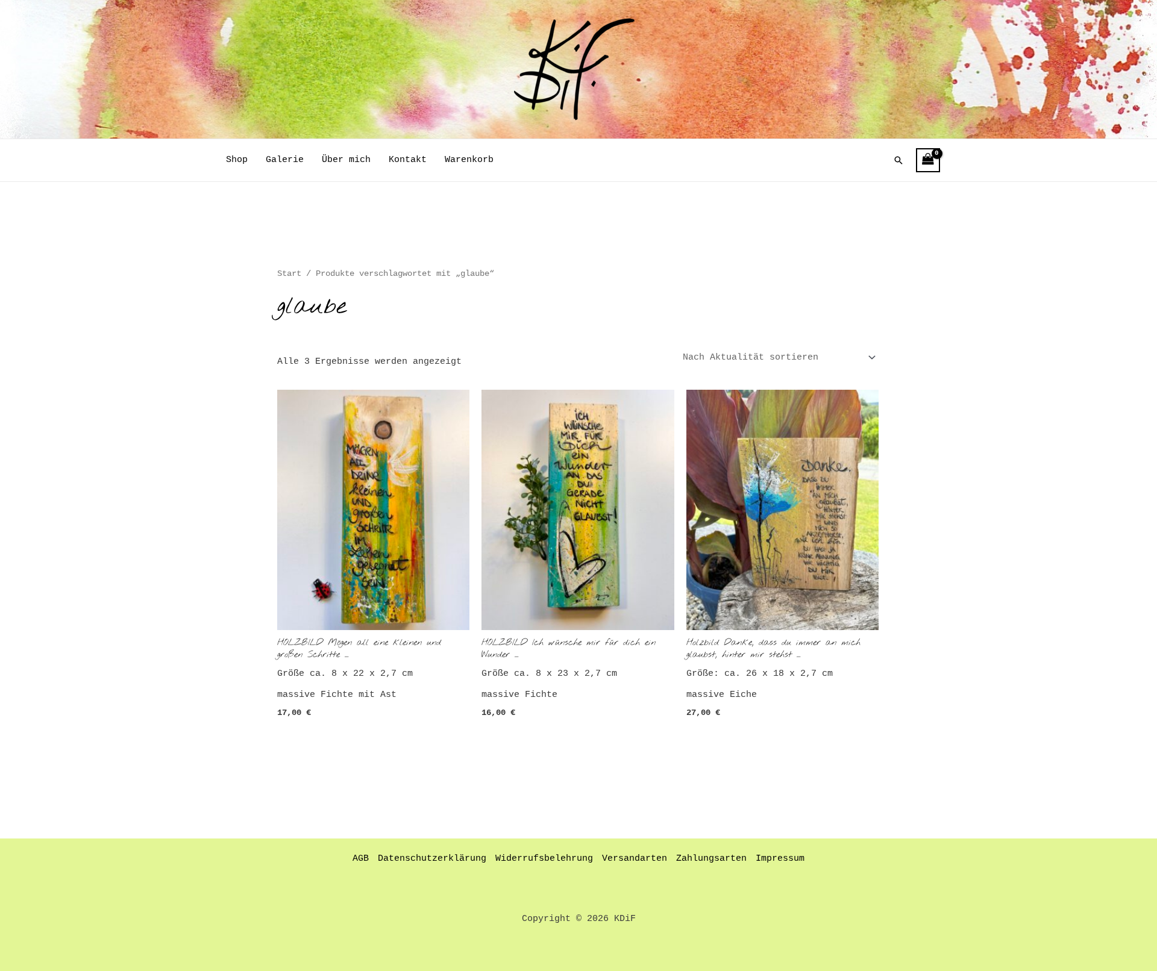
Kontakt (408, 160)
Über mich (346, 160)
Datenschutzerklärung (432, 859)
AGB (361, 859)
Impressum (780, 859)
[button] (898, 160)
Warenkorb (469, 160)
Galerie (285, 160)
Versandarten (634, 859)
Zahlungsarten (711, 859)
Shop (237, 160)
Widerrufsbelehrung (544, 859)
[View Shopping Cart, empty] (928, 160)
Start (289, 273)
